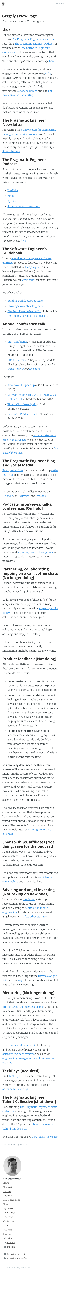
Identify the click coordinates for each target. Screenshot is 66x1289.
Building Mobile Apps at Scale (25, 300)
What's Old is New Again (21, 404)
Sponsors (7, 1195)
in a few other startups (33, 916)
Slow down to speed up (21, 385)
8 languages (32, 267)
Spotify (11, 201)
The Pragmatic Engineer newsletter (33, 39)
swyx (20, 980)
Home (6, 1183)
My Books (8, 1208)
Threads (41, 496)
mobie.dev (29, 899)
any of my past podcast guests (35, 552)
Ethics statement (11, 1200)
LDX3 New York (16, 360)
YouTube (12, 190)
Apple (10, 195)
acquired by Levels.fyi (15, 1089)
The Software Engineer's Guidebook (23, 1006)
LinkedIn (7, 496)
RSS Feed (7, 1229)
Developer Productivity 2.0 (23, 414)
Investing (8, 1217)
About (6, 1225)
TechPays (14, 1076)
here (51, 61)
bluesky (7, 1234)
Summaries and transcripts (23, 206)
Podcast (7, 1191)
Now (5, 1204)
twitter (10, 1238)
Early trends (9, 1212)
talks (48, 73)
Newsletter (8, 1187)
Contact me (8, 1221)
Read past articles (12, 470)
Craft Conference (17, 341)
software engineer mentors (18, 1054)
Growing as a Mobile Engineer (25, 306)
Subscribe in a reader (17, 1258)
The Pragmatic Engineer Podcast (34, 43)
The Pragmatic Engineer (15, 1267)
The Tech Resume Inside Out (24, 311)
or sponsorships (27, 90)
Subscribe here (11, 151)
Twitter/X (24, 496)
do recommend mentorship (20, 1045)
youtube (11, 1242)
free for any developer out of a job (27, 315)
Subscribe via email (16, 1254)
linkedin (11, 1247)
